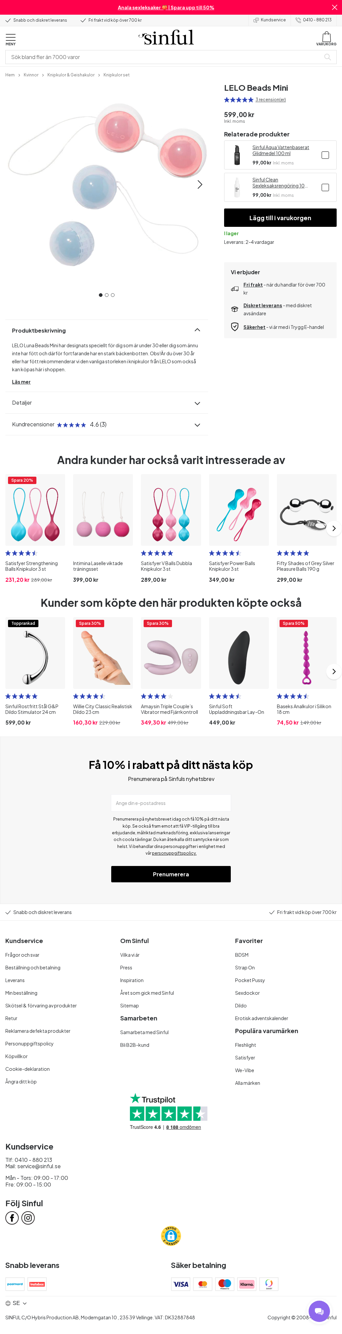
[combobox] (164, 57)
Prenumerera (171, 874)
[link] (10, 74)
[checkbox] (325, 155)
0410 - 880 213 (317, 19)
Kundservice (273, 19)
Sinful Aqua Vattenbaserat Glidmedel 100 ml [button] (280, 150)
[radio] (226, 99)
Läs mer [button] (21, 382)
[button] (334, 7)
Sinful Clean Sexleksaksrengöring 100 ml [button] (280, 182)
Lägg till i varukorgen (280, 217)
